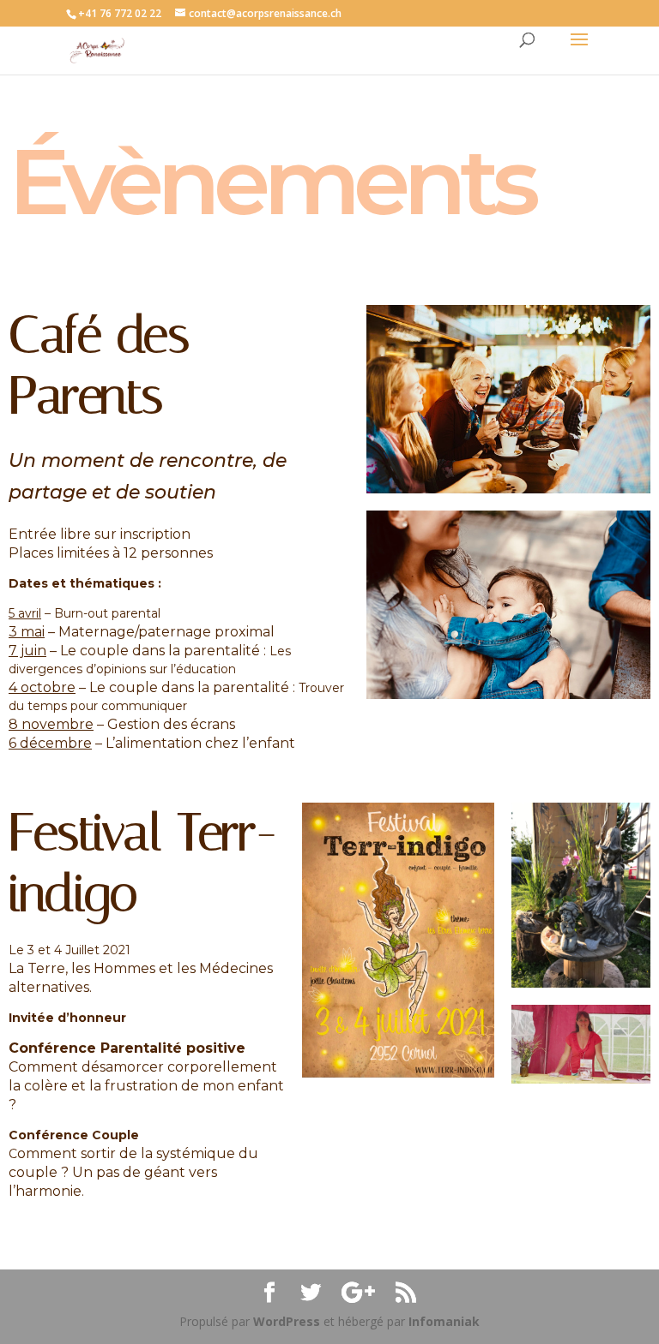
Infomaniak (444, 1321)
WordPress (286, 1321)
